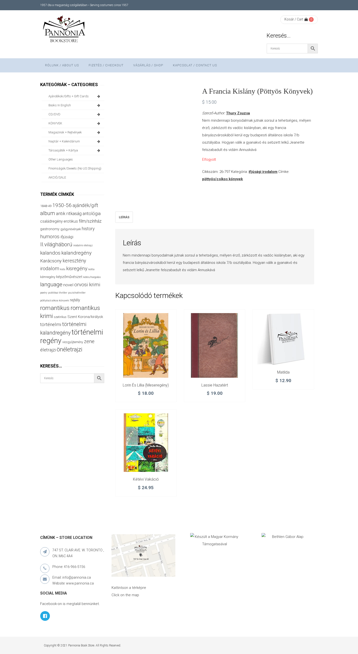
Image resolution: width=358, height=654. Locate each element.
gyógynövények (70, 229)
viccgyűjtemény (72, 342)
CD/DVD (54, 114)
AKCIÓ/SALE (57, 177)
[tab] (124, 217)
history (88, 228)
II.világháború (56, 244)
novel (68, 284)
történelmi (50, 324)
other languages (60, 159)
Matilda (283, 372)
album (47, 213)
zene (89, 341)
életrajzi (48, 350)
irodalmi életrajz (83, 245)
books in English (59, 105)
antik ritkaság (69, 213)
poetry (43, 292)
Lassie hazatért (214, 385)
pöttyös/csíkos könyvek (222, 179)
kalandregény (76, 253)
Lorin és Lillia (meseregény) (146, 385)
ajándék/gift (85, 205)
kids (62, 269)
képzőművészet (69, 277)
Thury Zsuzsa (238, 113)
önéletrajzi (69, 349)
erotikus (71, 221)
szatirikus (60, 317)
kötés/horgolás (92, 277)
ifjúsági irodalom (263, 171)
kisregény (76, 268)
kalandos (50, 253)
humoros (49, 236)
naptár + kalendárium (64, 141)
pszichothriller (76, 292)
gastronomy (49, 229)
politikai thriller (57, 292)
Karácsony (51, 261)
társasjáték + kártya (63, 150)
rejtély (75, 300)
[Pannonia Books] (64, 29)
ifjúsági (66, 236)
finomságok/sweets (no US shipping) (74, 168)
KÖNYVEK (55, 123)
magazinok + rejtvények (65, 132)
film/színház (90, 221)
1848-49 (45, 206)
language (51, 284)
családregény (51, 221)
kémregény (47, 277)
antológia (92, 213)
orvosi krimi (87, 284)
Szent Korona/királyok (85, 317)
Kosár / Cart (293, 19)
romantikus (55, 307)
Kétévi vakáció (146, 479)
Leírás (124, 217)
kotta (91, 269)
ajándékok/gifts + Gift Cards (68, 96)
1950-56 (62, 205)
